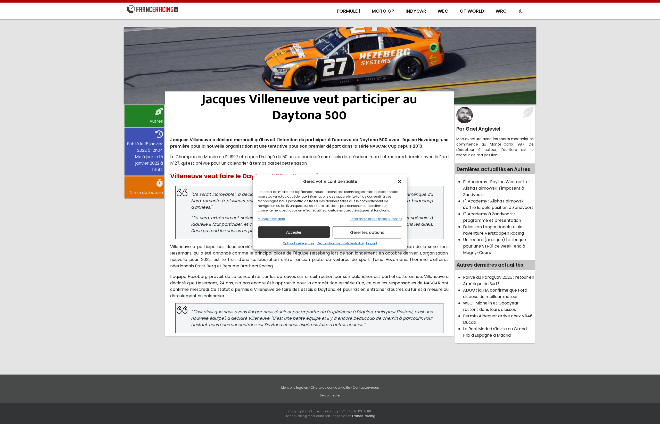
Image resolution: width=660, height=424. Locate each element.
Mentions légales (294, 387)
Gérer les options (367, 232)
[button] (399, 181)
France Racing (363, 416)
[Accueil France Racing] (152, 10)
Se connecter (330, 395)
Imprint (371, 243)
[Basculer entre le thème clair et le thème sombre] (521, 11)
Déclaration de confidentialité (340, 243)
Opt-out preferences (298, 243)
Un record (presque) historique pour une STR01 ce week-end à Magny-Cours (494, 246)
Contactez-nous (366, 387)
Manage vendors (271, 219)
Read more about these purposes (376, 219)
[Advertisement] (330, 66)
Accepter (293, 232)
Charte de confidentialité (330, 387)
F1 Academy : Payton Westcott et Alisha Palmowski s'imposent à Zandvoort (496, 188)
